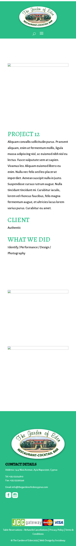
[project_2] (38, 97)
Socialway (60, 540)
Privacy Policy (56, 530)
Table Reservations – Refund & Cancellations (25, 530)
